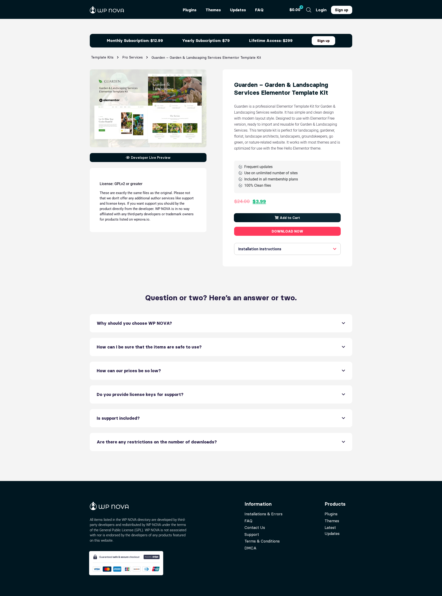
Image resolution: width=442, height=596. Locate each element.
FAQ (259, 9)
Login (321, 9)
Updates (238, 9)
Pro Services (132, 57)
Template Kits (102, 57)
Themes (213, 9)
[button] (287, 217)
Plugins (189, 9)
